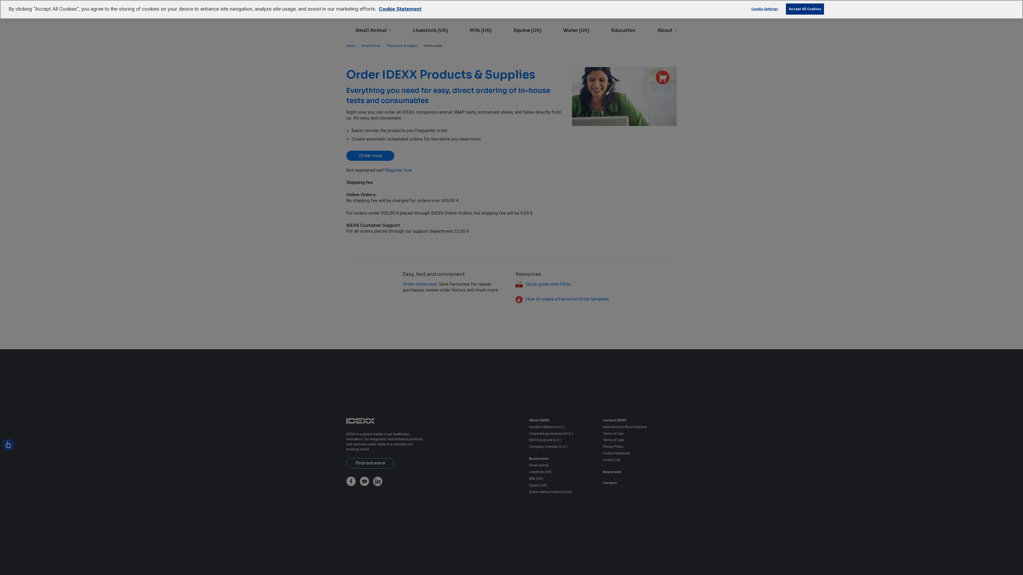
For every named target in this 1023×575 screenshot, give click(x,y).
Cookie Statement (400, 9)
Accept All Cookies (805, 9)
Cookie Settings (764, 9)
